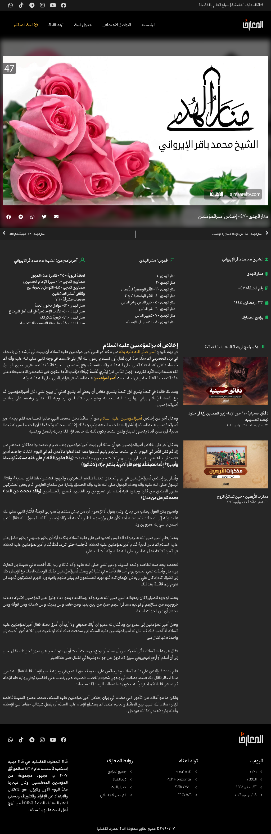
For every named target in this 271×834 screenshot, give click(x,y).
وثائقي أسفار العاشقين (68, 294)
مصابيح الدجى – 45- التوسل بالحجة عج (56, 287)
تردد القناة (56, 25)
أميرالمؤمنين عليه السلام (121, 418)
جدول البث (83, 25)
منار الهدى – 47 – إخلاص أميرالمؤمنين (233, 216)
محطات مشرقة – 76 (70, 299)
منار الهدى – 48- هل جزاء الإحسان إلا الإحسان (52, 323)
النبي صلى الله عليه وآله (137, 352)
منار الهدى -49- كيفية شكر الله (62, 317)
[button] (56, 217)
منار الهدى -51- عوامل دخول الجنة (59, 305)
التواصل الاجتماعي (116, 25)
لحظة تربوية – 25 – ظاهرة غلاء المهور (58, 276)
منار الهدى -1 (166, 276)
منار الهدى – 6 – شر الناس (157, 309)
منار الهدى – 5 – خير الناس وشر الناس (148, 302)
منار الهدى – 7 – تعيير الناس (155, 316)
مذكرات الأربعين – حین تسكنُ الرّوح (242, 497)
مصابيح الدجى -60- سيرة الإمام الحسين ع (53, 282)
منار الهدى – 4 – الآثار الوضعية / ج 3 (150, 296)
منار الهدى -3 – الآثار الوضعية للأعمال (148, 289)
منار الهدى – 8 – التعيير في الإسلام (150, 322)
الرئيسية (148, 25)
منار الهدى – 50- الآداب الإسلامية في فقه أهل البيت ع (47, 311)
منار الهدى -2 (165, 283)
